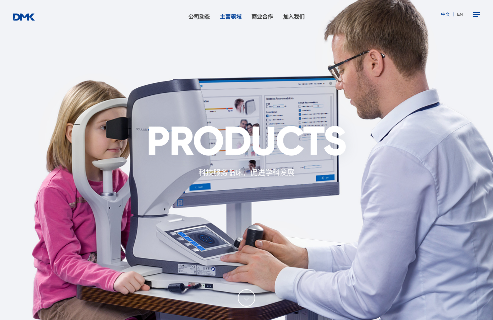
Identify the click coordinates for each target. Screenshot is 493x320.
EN (460, 14)
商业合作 (262, 16)
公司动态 (199, 16)
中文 (445, 14)
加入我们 (294, 16)
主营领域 (230, 16)
